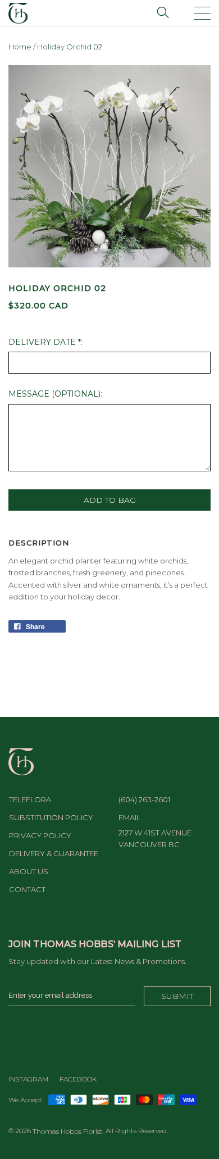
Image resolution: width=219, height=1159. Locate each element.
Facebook (78, 1079)
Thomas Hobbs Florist (68, 1131)
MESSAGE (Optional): (55, 394)
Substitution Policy (51, 817)
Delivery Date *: (45, 342)
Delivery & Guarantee (53, 853)
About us (28, 871)
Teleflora (30, 799)
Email (129, 817)
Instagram (28, 1079)
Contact (27, 889)
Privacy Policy (40, 835)
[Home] (18, 12)
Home (19, 46)
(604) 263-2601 (144, 799)
